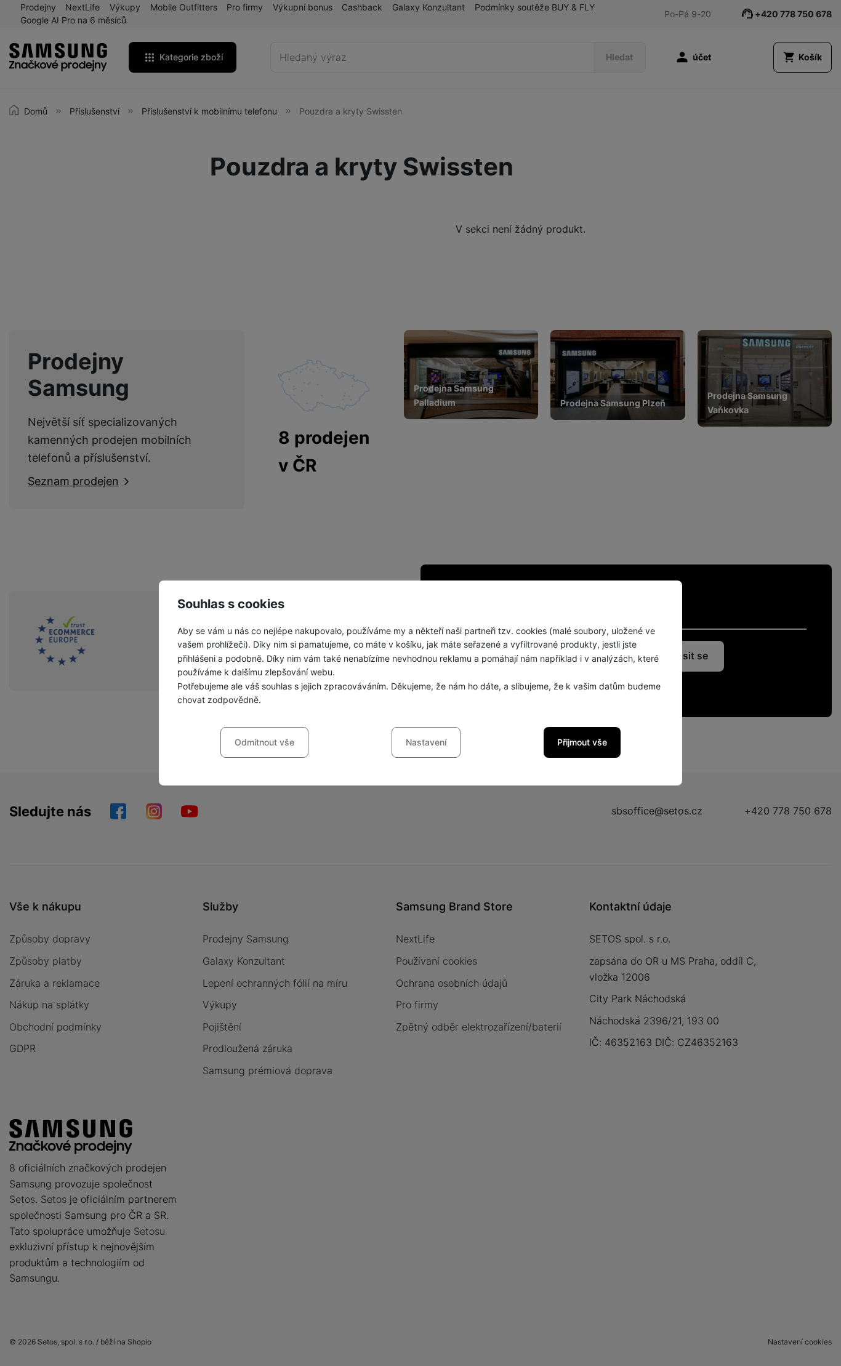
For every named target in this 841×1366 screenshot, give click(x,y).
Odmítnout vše (264, 742)
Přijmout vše (582, 742)
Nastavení (426, 742)
